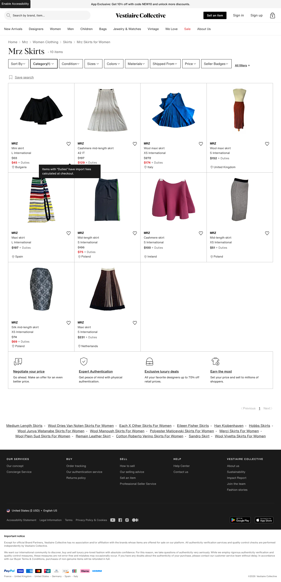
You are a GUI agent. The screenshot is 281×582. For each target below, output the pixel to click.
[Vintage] (162, 29)
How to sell (127, 466)
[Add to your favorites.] (68, 143)
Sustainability (236, 472)
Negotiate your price (29, 371)
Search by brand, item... (29, 15)
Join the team (236, 484)
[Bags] (109, 29)
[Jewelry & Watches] (144, 29)
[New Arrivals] (25, 29)
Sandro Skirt (199, 436)
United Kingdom (23, 576)
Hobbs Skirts (259, 425)
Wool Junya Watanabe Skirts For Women (50, 431)
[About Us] (214, 29)
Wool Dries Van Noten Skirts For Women (81, 425)
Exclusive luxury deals (162, 371)
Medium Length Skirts (24, 425)
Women (55, 29)
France (8, 576)
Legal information (50, 520)
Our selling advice (132, 472)
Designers (36, 29)
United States (42, 576)
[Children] (96, 29)
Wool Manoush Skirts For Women (117, 431)
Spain (68, 576)
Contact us (180, 472)
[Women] (64, 29)
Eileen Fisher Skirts (193, 425)
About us (233, 466)
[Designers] (46, 29)
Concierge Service (19, 472)
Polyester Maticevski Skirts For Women (182, 431)
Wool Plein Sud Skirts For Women (42, 436)
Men (70, 29)
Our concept (15, 466)
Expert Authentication (96, 371)
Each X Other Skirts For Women (145, 425)
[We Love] (181, 29)
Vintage (153, 29)
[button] (272, 15)
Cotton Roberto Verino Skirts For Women (149, 436)
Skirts (67, 41)
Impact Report (236, 478)
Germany (57, 576)
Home (12, 41)
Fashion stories (237, 490)
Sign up (257, 15)
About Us (204, 29)
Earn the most (221, 371)
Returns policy (76, 478)
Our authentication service (84, 472)
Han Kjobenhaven (229, 425)
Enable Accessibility (15, 4)
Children (86, 29)
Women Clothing (45, 41)
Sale (187, 29)
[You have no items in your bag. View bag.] (272, 15)
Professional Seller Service (138, 484)
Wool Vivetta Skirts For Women (240, 436)
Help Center (181, 466)
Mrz (25, 41)
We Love (171, 29)
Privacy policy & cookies (91, 520)
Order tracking (76, 466)
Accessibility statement (21, 520)
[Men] (77, 29)
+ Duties (23, 162)
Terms (68, 520)
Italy (76, 576)
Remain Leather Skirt (93, 436)
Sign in (238, 15)
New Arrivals (13, 29)
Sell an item (215, 15)
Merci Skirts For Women (239, 431)
